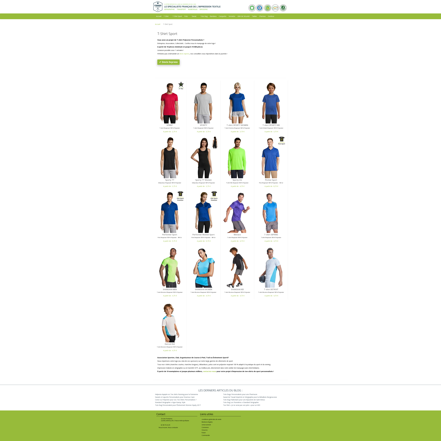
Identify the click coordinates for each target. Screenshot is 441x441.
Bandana (213, 16)
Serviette (232, 16)
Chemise (262, 16)
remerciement (206, 425)
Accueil (158, 16)
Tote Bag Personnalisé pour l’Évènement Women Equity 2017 (178, 405)
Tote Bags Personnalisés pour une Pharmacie (240, 394)
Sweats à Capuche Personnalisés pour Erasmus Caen (175, 397)
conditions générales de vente (211, 419)
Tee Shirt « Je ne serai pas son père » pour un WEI (241, 405)
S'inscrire (205, 430)
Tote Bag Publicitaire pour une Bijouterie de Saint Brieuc (244, 400)
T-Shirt (166, 16)
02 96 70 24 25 (165, 425)
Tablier (254, 16)
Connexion (205, 427)
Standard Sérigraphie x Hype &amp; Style (170, 402)
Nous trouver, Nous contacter (168, 427)
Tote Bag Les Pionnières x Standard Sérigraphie (241, 402)
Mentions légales (207, 422)
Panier (204, 433)
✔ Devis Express (168, 62)
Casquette (222, 16)
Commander (206, 435)
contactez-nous (209, 371)
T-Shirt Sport (177, 16)
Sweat (194, 16)
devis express (184, 54)
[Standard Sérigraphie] (186, 6)
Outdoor (271, 16)
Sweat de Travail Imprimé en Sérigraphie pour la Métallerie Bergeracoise (250, 397)
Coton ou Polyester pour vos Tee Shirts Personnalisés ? (175, 400)
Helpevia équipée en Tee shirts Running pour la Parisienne (176, 394)
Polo (186, 16)
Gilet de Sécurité (243, 16)
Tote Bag (204, 16)
